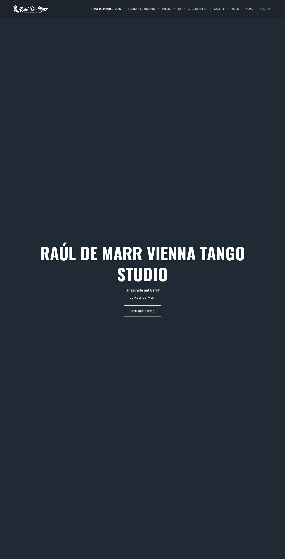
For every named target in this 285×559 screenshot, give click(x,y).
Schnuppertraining (142, 311)
